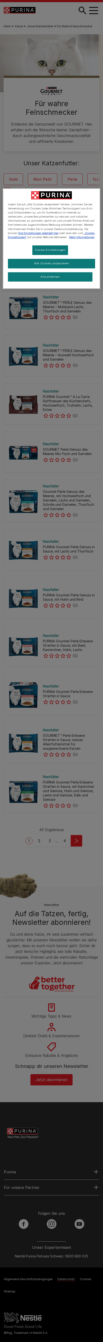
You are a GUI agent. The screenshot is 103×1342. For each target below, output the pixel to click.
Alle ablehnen (50, 276)
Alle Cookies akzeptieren (51, 263)
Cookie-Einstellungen (50, 250)
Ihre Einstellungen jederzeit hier (38, 233)
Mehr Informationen (82, 237)
